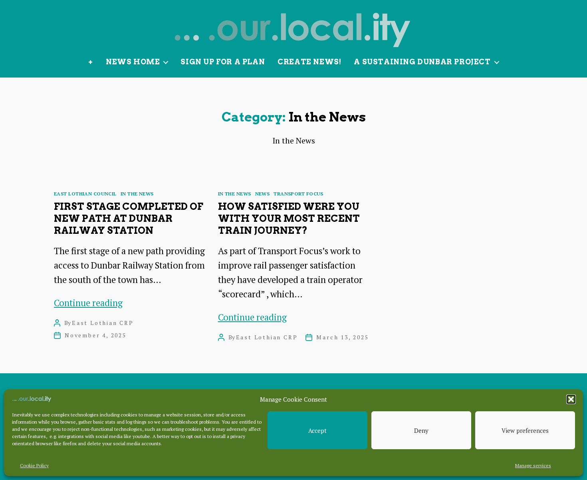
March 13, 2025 (342, 337)
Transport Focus (298, 194)
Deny (421, 430)
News (262, 194)
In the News (137, 194)
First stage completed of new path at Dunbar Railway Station (128, 218)
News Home (133, 62)
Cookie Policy (34, 465)
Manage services (533, 465)
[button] (571, 399)
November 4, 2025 (96, 335)
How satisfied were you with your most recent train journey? (289, 218)
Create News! (309, 62)
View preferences (525, 430)
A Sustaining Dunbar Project (422, 62)
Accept (317, 430)
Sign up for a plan (222, 62)
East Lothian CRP (103, 323)
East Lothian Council (85, 194)
